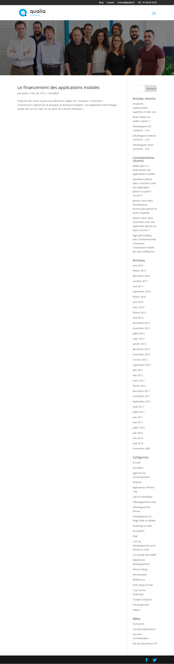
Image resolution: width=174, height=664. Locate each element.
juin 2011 (138, 417)
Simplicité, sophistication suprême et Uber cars (144, 107)
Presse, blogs (140, 569)
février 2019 (139, 270)
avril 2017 (138, 286)
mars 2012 (138, 380)
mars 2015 (138, 307)
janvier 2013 (139, 343)
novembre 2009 (141, 448)
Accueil (136, 462)
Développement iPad (144, 502)
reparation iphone (142, 179)
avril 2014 (138, 317)
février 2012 (139, 385)
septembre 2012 (142, 364)
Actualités (53, 93)
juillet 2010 (139, 427)
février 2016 (139, 296)
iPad (135, 536)
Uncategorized (141, 604)
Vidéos (136, 609)
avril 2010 (138, 443)
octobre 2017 (140, 281)
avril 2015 (138, 302)
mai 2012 (138, 375)
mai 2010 (138, 438)
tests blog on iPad (143, 585)
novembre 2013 (141, 328)
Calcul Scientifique (142, 496)
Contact (110, 3)
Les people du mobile (144, 554)
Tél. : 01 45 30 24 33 (147, 3)
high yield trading (142, 235)
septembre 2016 (142, 291)
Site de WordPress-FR (145, 643)
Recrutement (140, 574)
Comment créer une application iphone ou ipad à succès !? (144, 226)
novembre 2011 (141, 396)
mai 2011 (138, 422)
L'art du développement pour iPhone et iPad (144, 545)
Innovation (138, 530)
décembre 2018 (141, 275)
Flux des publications (144, 629)
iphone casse (140, 200)
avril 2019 (138, 265)
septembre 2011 (142, 401)
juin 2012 (138, 370)
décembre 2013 (141, 323)
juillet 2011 (139, 412)
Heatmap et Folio (142, 525)
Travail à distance (142, 599)
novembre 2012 (141, 354)
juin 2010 (138, 432)
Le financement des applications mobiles (58, 87)
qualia (25, 93)
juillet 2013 (139, 333)
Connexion (138, 623)
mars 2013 (138, 338)
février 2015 (139, 312)
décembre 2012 (141, 349)
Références (139, 579)
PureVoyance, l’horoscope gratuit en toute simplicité (145, 208)
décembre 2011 (141, 391)
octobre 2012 (140, 359)
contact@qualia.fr (126, 3)
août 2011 (138, 406)
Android (137, 482)
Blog (101, 3)
